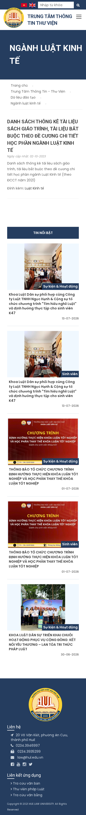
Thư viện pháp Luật (28, 789)
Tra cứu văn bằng (27, 795)
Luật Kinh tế (34, 188)
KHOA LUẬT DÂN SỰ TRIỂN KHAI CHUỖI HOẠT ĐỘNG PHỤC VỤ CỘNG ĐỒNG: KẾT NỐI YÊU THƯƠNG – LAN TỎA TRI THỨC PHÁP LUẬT (42, 642)
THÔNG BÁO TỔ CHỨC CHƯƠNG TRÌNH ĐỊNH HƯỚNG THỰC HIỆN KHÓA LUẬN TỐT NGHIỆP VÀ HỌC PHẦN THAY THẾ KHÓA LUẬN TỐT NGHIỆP (43, 476)
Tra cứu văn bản (26, 783)
